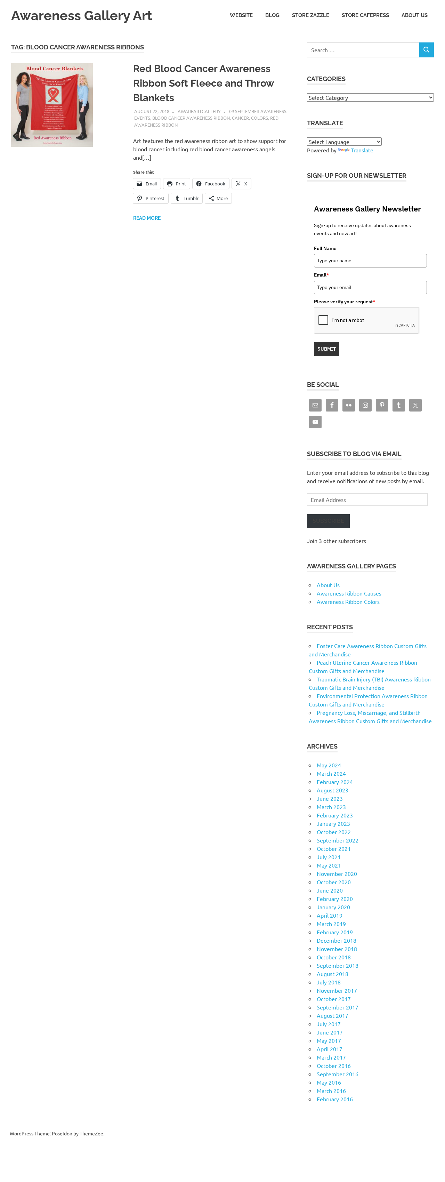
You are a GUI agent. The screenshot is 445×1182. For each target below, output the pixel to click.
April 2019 (329, 915)
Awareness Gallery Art (81, 15)
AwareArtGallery (199, 111)
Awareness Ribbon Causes (349, 593)
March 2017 (331, 1057)
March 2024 (331, 773)
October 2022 (334, 831)
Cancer (240, 118)
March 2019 (331, 923)
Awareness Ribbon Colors (348, 601)
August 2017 (332, 1015)
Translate (362, 149)
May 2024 (329, 764)
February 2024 (335, 781)
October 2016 (334, 1065)
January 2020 (333, 906)
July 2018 (329, 982)
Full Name (325, 248)
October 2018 (334, 956)
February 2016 (335, 1098)
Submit (326, 349)
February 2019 (335, 931)
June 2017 (330, 1032)
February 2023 (335, 815)
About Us (415, 15)
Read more (147, 218)
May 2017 (329, 1040)
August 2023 (332, 789)
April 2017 (329, 1048)
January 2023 (333, 823)
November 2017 (337, 990)
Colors (259, 118)
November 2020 (337, 873)
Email (321, 275)
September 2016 (337, 1073)
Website (241, 15)
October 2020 (334, 881)
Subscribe (328, 521)
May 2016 (329, 1082)
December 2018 (336, 940)
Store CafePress (365, 15)
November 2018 (337, 948)
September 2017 (337, 1007)
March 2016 (331, 1090)
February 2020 (335, 898)
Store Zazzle (310, 15)
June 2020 (330, 890)
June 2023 (330, 798)
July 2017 (329, 1023)
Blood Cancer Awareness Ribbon (191, 118)
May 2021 (329, 865)
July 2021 (329, 856)
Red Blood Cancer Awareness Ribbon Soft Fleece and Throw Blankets (203, 83)
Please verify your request (344, 301)
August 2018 (332, 973)
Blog (272, 15)
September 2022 (337, 840)
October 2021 (334, 848)
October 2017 (334, 998)
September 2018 (337, 965)
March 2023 (331, 806)
